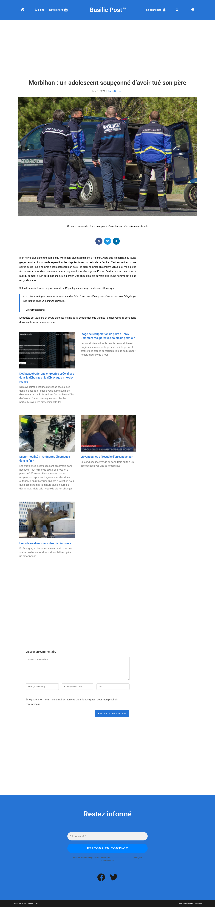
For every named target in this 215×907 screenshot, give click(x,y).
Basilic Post (107, 10)
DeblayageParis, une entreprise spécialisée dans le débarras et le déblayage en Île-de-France (46, 377)
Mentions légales (186, 903)
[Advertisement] (107, 50)
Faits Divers (114, 91)
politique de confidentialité (122, 857)
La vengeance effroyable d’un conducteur (107, 456)
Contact (198, 903)
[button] (177, 10)
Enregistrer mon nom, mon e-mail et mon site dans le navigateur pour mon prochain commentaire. (72, 702)
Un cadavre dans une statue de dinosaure (45, 543)
